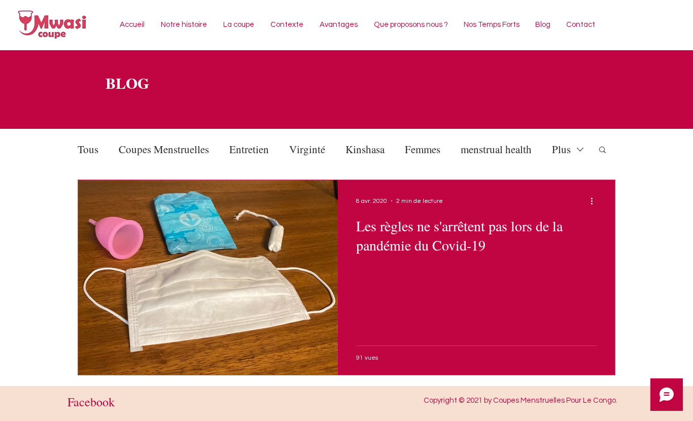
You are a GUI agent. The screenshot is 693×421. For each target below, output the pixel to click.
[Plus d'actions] (595, 201)
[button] (602, 150)
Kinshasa (365, 149)
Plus (561, 149)
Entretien (249, 149)
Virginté (307, 149)
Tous (88, 149)
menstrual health (496, 149)
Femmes (422, 149)
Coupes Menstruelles (164, 149)
